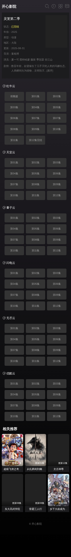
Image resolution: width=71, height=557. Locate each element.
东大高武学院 (12, 508)
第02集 (57, 96)
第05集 (57, 107)
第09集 (35, 129)
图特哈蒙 (25, 59)
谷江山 (48, 59)
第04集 (35, 107)
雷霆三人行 (35, 508)
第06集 (14, 118)
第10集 (57, 129)
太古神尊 (59, 469)
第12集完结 (35, 140)
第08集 (14, 129)
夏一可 (15, 59)
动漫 (13, 37)
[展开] (50, 70)
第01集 (35, 96)
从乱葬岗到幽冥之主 (38, 469)
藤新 (33, 59)
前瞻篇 (14, 96)
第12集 (57, 195)
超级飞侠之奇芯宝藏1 (16, 469)
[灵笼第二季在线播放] (56, 32)
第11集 (14, 140)
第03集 (14, 107)
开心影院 (9, 6)
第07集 (35, 118)
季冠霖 (40, 59)
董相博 (15, 53)
